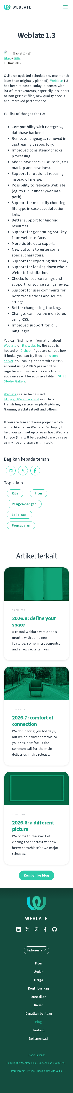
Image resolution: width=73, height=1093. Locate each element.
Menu (65, 7)
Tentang (38, 1030)
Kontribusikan (38, 988)
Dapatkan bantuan (38, 1013)
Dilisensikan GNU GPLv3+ (53, 1063)
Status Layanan (36, 1055)
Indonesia (34, 950)
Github (25, 350)
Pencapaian (21, 525)
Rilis (17, 58)
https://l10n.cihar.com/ (21, 399)
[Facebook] (45, 929)
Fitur (38, 493)
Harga (38, 980)
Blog (7, 58)
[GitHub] (54, 929)
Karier (38, 1005)
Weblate (22, 7)
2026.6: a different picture (33, 826)
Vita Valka (56, 1071)
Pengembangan (24, 504)
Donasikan (38, 996)
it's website (31, 345)
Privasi (31, 1071)
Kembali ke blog (36, 875)
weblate (36, 918)
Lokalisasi (19, 514)
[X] (28, 929)
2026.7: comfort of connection (32, 721)
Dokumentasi (38, 1038)
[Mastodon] (37, 929)
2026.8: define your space (34, 621)
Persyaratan (18, 1071)
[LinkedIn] (19, 929)
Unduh (38, 971)
